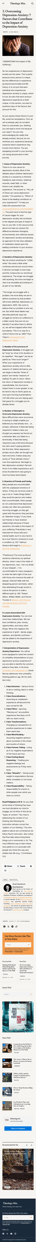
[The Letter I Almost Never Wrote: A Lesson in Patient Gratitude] (7, 1063)
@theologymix (15, 1119)
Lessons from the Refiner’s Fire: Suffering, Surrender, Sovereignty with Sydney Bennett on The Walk (23, 1047)
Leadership (17, 1066)
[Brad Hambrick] (8, 888)
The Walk (5, 974)
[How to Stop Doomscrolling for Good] (7, 1091)
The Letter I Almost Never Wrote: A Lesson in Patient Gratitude (23, 1061)
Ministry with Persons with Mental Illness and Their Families (16, 603)
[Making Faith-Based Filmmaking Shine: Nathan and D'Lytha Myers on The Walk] (10, 970)
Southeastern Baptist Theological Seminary (18, 897)
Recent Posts (14, 879)
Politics (16, 1080)
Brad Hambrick (19, 884)
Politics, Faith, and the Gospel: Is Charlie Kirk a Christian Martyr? (22, 1075)
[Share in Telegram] (12, 927)
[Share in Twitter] (8, 927)
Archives (5, 32)
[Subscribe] (29, 945)
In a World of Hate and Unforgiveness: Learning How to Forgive (22, 1104)
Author (5, 879)
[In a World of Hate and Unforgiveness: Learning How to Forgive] (7, 1106)
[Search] (31, 994)
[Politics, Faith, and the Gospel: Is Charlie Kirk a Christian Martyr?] (7, 1077)
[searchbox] (15, 994)
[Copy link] (16, 927)
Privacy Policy (9, 951)
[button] (3, 3)
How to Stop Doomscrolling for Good (23, 1089)
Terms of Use (18, 951)
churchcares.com (17, 910)
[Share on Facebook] (4, 927)
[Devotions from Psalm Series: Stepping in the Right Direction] (18, 1169)
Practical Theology (19, 1108)
